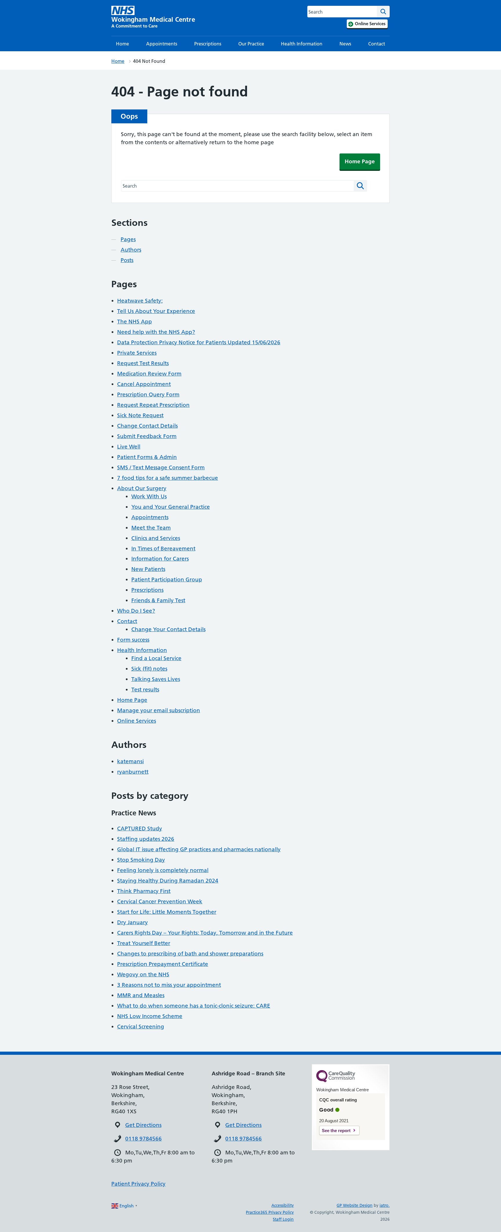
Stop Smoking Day (141, 859)
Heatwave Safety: (140, 300)
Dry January (132, 922)
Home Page (360, 161)
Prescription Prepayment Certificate (162, 964)
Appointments (161, 44)
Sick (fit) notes (149, 668)
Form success (133, 639)
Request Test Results (143, 363)
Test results (145, 689)
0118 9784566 (143, 1138)
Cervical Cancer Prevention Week (159, 901)
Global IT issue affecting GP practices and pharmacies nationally (199, 849)
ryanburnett (132, 771)
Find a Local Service (156, 658)
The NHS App (134, 321)
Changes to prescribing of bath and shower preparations (190, 953)
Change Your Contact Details (168, 629)
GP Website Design (355, 1205)
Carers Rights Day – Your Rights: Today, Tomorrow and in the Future (205, 932)
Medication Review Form (149, 373)
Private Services (137, 352)
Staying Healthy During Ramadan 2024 (167, 880)
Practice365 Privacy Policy (270, 1212)
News (345, 44)
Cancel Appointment (144, 384)
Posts (127, 260)
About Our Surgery (141, 488)
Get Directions (143, 1125)
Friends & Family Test (158, 600)
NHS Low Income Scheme (149, 1016)
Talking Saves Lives (155, 679)
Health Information (301, 44)
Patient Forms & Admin (147, 457)
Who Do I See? (136, 610)
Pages (128, 239)
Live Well (128, 446)
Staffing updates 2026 (145, 839)
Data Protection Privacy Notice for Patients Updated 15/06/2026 (198, 342)
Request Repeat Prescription (153, 405)
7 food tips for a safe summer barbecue (167, 478)
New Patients (148, 569)
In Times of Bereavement (163, 548)
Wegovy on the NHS (143, 974)
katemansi (130, 761)
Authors (131, 249)
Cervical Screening (140, 1026)
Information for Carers (160, 558)
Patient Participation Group (166, 579)
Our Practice (251, 44)
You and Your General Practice (170, 507)
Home (122, 44)
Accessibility (282, 1205)
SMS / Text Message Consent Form (161, 467)
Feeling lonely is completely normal (162, 870)
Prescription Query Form (148, 394)
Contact (376, 44)
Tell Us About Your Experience (156, 311)
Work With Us (149, 496)
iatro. (385, 1205)
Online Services (136, 720)
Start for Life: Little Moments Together (166, 912)
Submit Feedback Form (147, 436)
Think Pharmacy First (143, 891)
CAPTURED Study (139, 828)
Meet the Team (151, 527)
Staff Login (283, 1219)
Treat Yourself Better (143, 943)
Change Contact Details (147, 425)
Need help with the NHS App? (156, 332)
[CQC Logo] (335, 1081)
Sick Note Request (140, 415)
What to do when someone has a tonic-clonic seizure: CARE (193, 1005)
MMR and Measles (140, 995)
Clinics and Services (155, 538)
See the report (336, 1130)
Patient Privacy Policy (138, 1183)
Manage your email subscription (158, 710)
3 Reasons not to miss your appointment (169, 985)
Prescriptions (207, 44)
